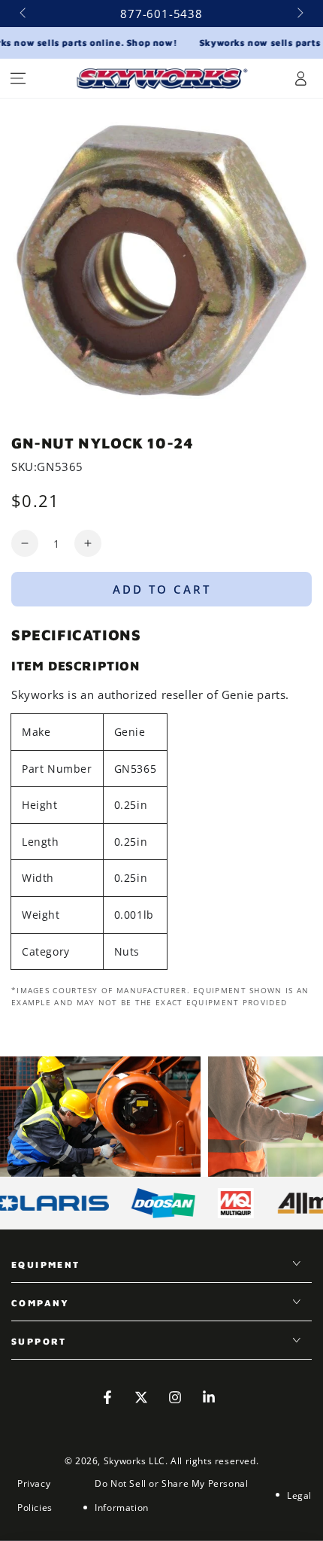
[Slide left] (24, 13)
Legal (299, 1495)
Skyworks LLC (134, 1460)
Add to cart (162, 589)
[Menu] (18, 78)
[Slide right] (299, 13)
